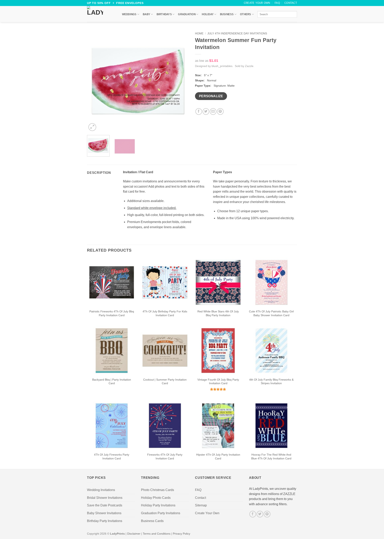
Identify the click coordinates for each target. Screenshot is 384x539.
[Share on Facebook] (198, 111)
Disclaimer (133, 533)
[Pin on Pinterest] (220, 111)
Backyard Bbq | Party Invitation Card (111, 381)
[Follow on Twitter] (260, 514)
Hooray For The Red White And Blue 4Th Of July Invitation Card (271, 456)
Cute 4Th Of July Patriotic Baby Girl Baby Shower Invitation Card (271, 313)
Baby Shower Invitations (104, 513)
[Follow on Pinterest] (267, 514)
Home (199, 33)
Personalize (211, 96)
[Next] (182, 81)
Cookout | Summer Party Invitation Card (165, 381)
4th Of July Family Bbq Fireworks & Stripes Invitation (271, 381)
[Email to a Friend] (213, 111)
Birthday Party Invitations (104, 521)
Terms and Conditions (156, 533)
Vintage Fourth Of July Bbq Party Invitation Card (218, 381)
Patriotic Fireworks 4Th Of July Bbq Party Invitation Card (111, 313)
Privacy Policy (181, 533)
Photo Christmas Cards (157, 490)
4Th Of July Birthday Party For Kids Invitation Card (165, 313)
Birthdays (164, 14)
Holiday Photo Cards (156, 497)
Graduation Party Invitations (160, 513)
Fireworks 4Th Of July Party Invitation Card (164, 456)
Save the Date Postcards (104, 505)
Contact (290, 2)
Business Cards (152, 521)
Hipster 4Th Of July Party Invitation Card (218, 456)
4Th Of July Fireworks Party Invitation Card (111, 456)
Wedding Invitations (101, 490)
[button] (92, 127)
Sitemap (201, 505)
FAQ (277, 2)
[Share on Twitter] (206, 111)
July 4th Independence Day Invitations (237, 33)
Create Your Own (257, 2)
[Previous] (94, 81)
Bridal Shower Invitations (104, 497)
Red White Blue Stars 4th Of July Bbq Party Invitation (218, 313)
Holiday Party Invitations (158, 505)
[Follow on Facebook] (252, 514)
